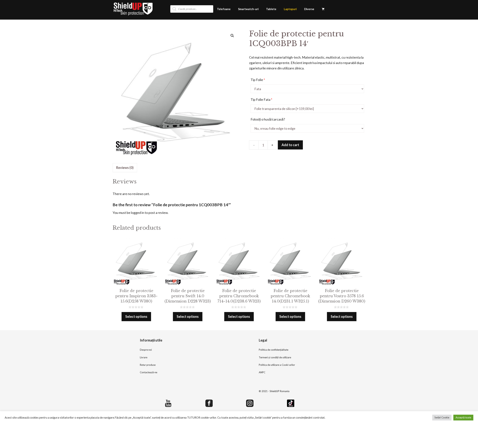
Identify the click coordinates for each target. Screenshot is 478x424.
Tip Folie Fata (261, 99)
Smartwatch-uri (248, 9)
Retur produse (148, 364)
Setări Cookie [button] (441, 417)
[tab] (125, 167)
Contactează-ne (148, 372)
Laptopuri (290, 9)
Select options (136, 316)
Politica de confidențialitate (273, 349)
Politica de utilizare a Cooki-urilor (277, 364)
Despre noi (146, 349)
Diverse (309, 9)
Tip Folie (258, 80)
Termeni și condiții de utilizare (275, 357)
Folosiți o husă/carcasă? (268, 119)
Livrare (143, 357)
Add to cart (290, 145)
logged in (137, 213)
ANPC (262, 372)
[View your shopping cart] (323, 9)
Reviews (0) (125, 168)
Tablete (271, 9)
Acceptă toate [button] (463, 417)
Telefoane (224, 9)
